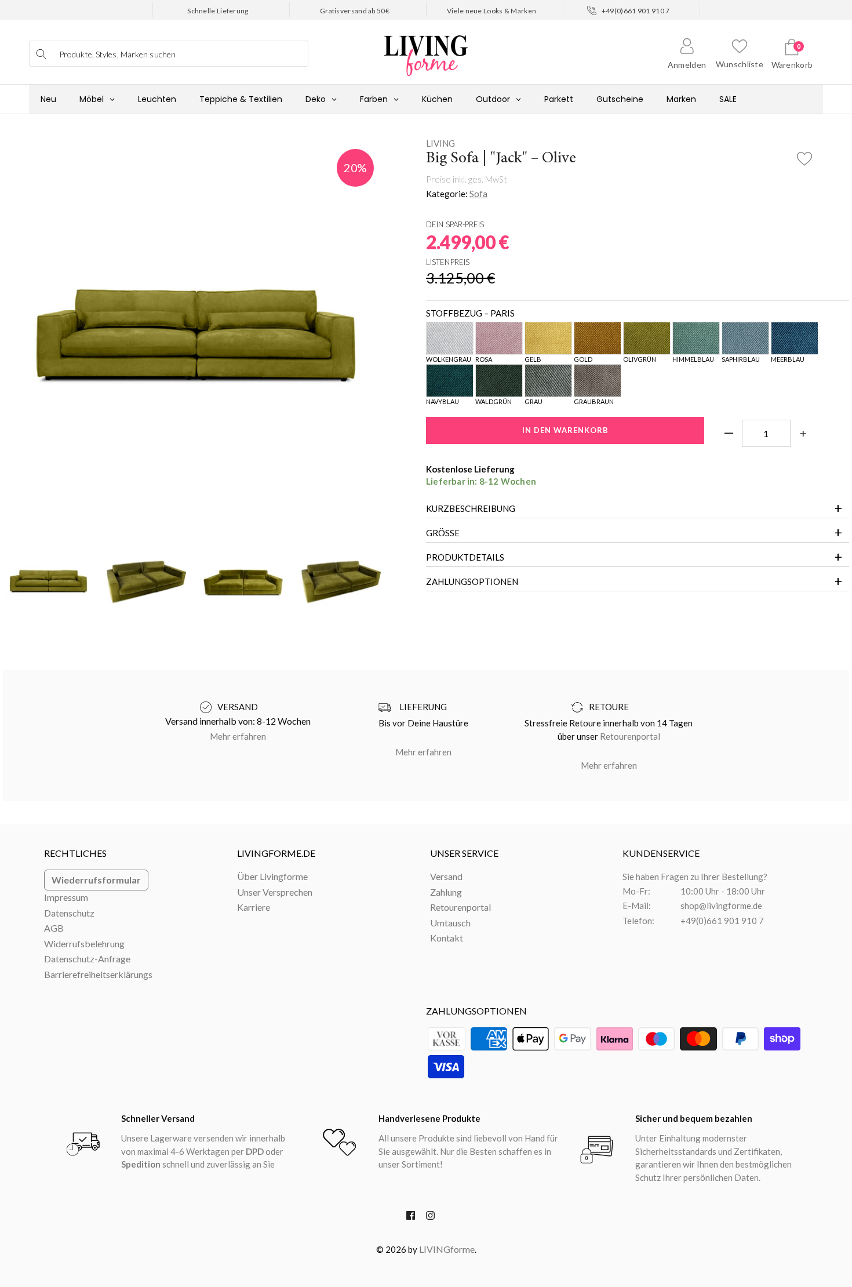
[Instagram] (430, 1218)
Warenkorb (792, 65)
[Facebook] (410, 1218)
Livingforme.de (276, 853)
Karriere (253, 906)
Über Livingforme (272, 876)
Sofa (478, 193)
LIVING (440, 143)
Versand (446, 876)
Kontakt (446, 937)
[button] (804, 155)
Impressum (66, 897)
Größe (443, 533)
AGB (54, 927)
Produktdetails (465, 557)
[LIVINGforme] (426, 49)
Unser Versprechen (274, 891)
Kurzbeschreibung (470, 508)
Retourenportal (630, 736)
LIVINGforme (447, 1249)
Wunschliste (739, 64)
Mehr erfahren (238, 736)
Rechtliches (75, 853)
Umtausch (450, 922)
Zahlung (446, 891)
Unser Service (464, 853)
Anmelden (687, 65)
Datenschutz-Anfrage (87, 958)
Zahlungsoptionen (472, 581)
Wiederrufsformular (96, 879)
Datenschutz (69, 912)
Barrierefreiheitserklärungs (98, 974)
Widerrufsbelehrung (84, 943)
